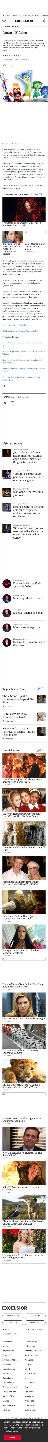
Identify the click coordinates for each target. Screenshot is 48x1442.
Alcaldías (29, 1360)
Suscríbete (35, 1323)
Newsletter (35, 1316)
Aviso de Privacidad (9, 1334)
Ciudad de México (10, 1360)
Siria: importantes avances (28, 598)
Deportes (6, 1364)
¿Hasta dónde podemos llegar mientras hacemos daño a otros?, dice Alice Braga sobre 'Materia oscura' (27, 457)
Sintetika (6, 1373)
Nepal (15, 15)
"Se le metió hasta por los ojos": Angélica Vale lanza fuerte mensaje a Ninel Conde (28, 533)
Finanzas (6, 1355)
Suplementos (31, 1341)
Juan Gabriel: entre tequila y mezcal (28, 493)
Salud (27, 1369)
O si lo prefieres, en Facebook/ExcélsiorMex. (20, 331)
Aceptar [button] (12, 1438)
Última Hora (30, 1346)
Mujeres (6, 1410)
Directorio (6, 1330)
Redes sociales (31, 1355)
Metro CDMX (8, 1396)
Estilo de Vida (31, 1373)
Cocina (28, 1364)
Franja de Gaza (9, 1392)
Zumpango (34, 15)
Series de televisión (20, 397)
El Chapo (6, 1401)
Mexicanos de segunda (26, 627)
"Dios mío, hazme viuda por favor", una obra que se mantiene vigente (28, 477)
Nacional (6, 1346)
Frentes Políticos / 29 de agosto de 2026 (27, 585)
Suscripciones (31, 1410)
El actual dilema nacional (28, 612)
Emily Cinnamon (24, 15)
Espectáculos (8, 1369)
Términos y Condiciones (34, 1330)
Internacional (8, 1351)
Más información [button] (11, 1431)
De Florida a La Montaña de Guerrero (29, 644)
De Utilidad (30, 1382)
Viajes (27, 1378)
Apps (27, 1387)
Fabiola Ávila (14, 55)
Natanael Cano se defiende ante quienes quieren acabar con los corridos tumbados (28, 511)
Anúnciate (13, 1323)
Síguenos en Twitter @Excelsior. (15, 325)
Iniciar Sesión (13, 1316)
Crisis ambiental (9, 1387)
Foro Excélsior (9, 1382)
